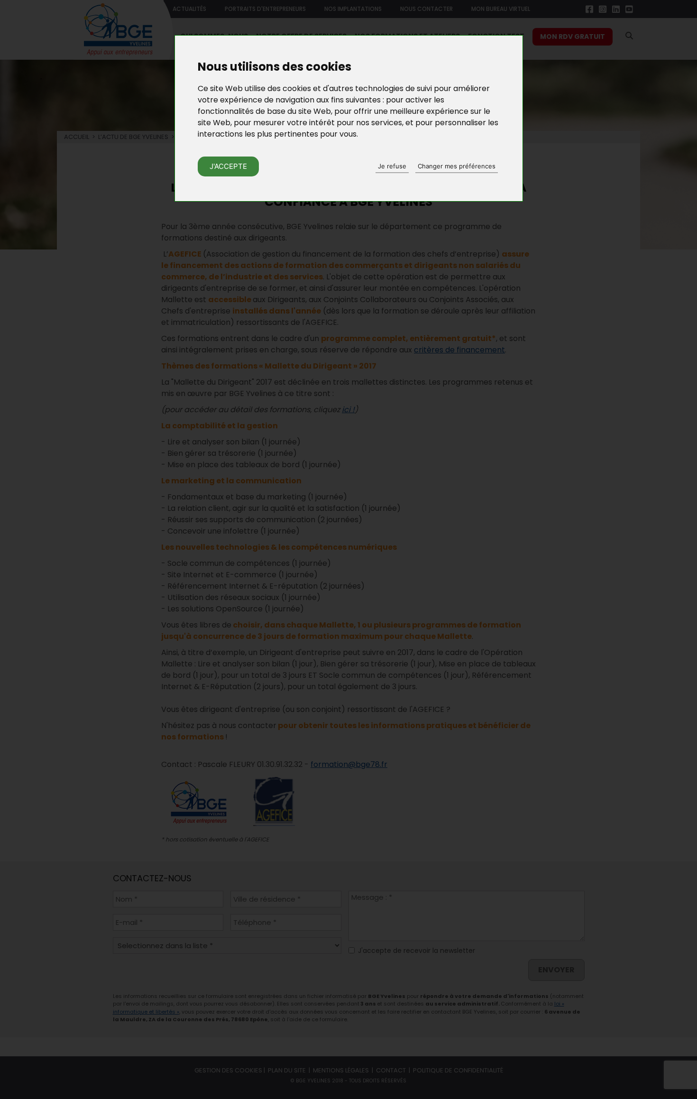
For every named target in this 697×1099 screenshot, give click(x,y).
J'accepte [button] (228, 166)
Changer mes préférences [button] (456, 166)
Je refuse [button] (392, 166)
